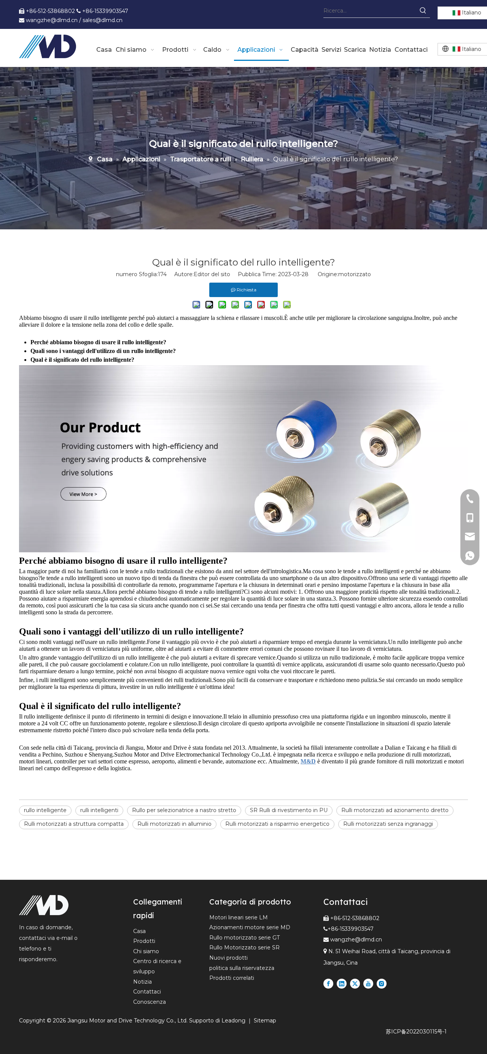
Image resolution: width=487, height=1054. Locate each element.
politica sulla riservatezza (241, 968)
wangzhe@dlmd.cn (356, 939)
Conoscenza (149, 1001)
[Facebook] (328, 984)
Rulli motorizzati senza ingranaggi (388, 823)
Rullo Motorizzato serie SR (244, 947)
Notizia (142, 981)
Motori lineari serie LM (238, 917)
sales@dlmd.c (101, 20)
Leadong (234, 1020)
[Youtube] (368, 984)
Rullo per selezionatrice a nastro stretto (184, 810)
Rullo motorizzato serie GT (244, 937)
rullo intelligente (45, 810)
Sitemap (265, 1020)
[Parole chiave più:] (423, 10)
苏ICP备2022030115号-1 (416, 1031)
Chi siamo (146, 951)
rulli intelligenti (99, 810)
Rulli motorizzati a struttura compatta (74, 823)
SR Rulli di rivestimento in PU (289, 810)
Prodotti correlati (231, 978)
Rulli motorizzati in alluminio (174, 823)
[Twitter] (355, 984)
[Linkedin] (342, 984)
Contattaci (147, 991)
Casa (139, 931)
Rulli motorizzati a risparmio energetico (277, 823)
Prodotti (144, 941)
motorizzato (354, 274)
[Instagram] (382, 984)
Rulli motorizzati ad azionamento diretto (395, 810)
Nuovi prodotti (228, 957)
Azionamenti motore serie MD (249, 927)
